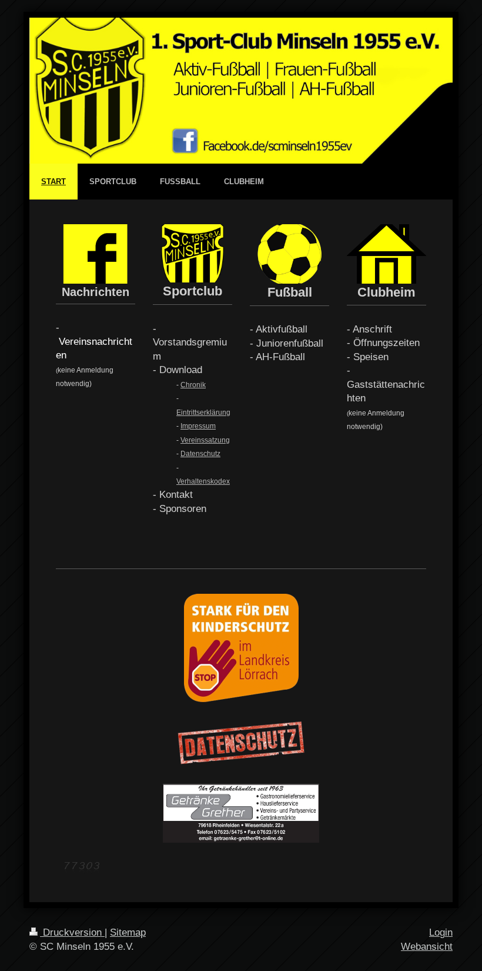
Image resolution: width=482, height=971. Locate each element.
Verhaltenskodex (203, 481)
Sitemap (128, 932)
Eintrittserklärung (203, 412)
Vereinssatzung (205, 440)
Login (441, 932)
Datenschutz (200, 454)
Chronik (193, 385)
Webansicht (427, 946)
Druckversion (72, 932)
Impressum (198, 426)
